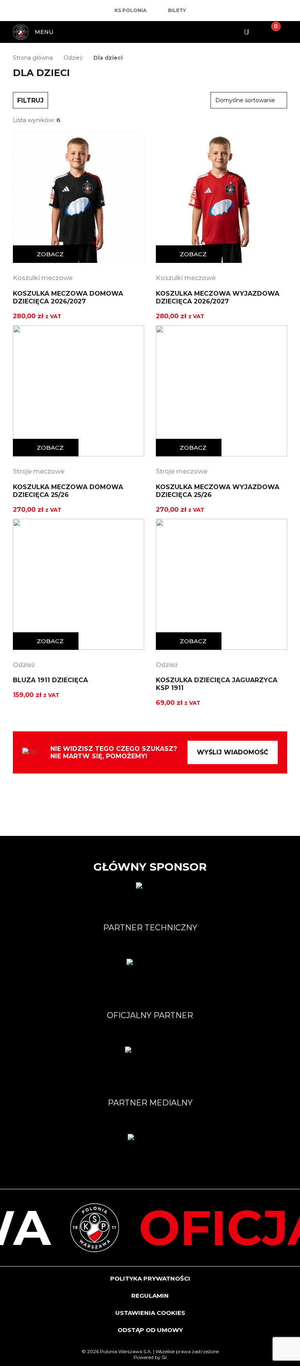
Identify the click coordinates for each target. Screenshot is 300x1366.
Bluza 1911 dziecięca (50, 680)
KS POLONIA (130, 10)
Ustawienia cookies (150, 1312)
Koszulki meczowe (43, 278)
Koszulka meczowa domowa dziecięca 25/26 (68, 491)
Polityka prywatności (150, 1278)
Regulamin (150, 1295)
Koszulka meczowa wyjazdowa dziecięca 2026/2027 (217, 297)
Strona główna (33, 57)
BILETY (177, 10)
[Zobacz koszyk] (269, 31)
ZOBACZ (50, 254)
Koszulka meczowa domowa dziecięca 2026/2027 (68, 297)
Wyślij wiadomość (232, 752)
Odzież (73, 57)
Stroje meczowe (38, 471)
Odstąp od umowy (150, 1330)
